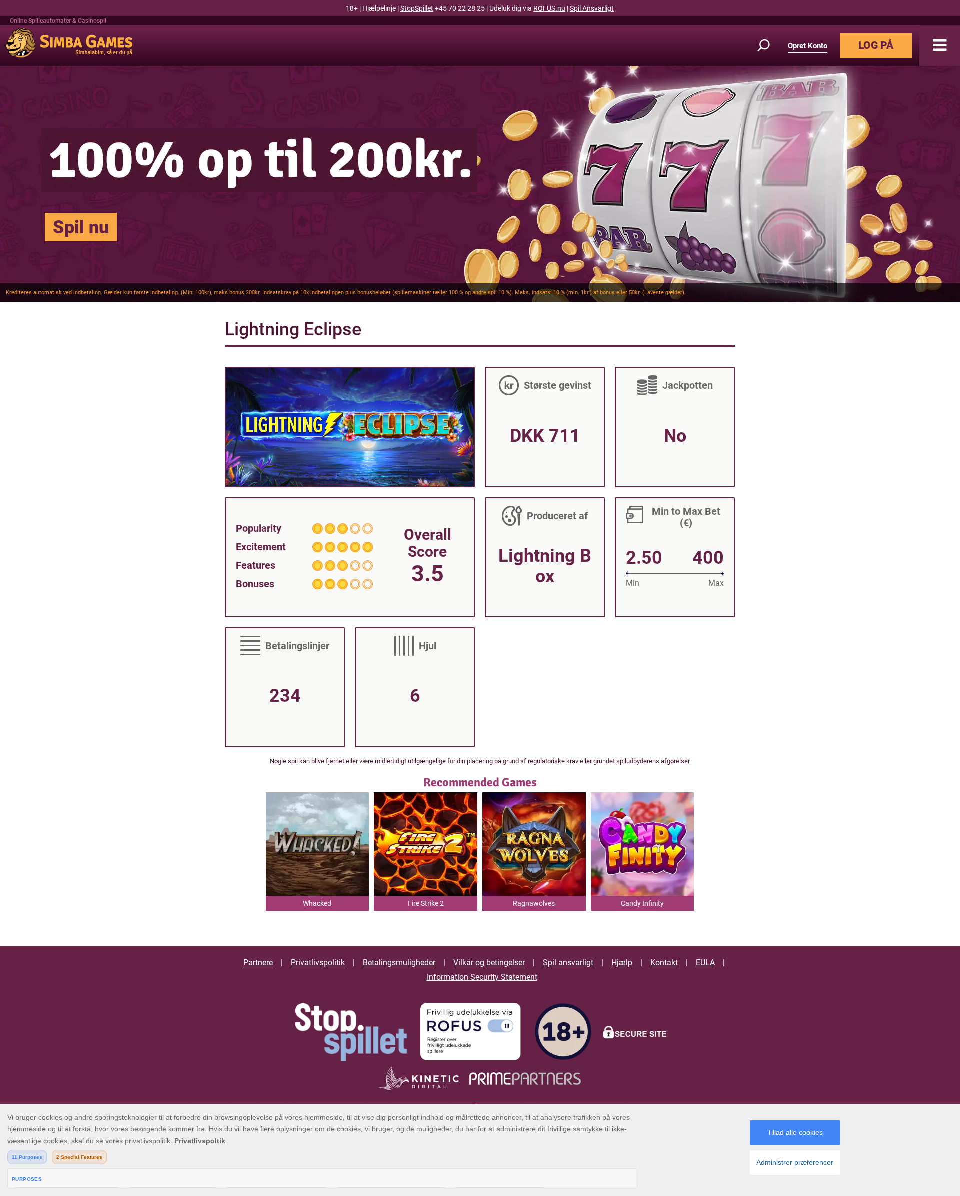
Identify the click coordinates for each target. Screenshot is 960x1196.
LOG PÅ (876, 45)
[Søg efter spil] (769, 45)
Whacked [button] (317, 903)
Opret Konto (808, 45)
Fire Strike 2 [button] (426, 903)
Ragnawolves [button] (534, 903)
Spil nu (81, 227)
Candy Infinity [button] (642, 903)
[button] (940, 45)
